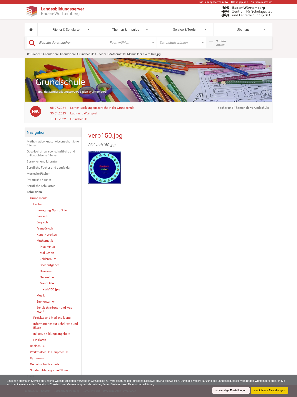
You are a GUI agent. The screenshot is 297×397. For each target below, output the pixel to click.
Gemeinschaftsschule (44, 364)
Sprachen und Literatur (42, 161)
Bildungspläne (239, 1)
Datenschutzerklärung (141, 384)
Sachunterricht (47, 301)
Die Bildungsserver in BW (213, 1)
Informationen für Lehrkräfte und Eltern (55, 325)
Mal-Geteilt (47, 253)
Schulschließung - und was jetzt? (54, 309)
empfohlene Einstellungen (269, 390)
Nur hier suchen (221, 42)
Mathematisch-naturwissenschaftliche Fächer (53, 143)
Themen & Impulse (125, 30)
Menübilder (134, 54)
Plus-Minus (47, 246)
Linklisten (39, 340)
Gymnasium (38, 358)
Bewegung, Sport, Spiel (52, 210)
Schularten (67, 54)
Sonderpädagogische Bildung (50, 370)
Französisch (45, 228)
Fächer (101, 54)
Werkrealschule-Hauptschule (49, 352)
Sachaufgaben (50, 265)
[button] (31, 29)
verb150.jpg (51, 289)
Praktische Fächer (39, 179)
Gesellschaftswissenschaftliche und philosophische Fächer (51, 153)
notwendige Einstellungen (230, 390)
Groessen (46, 271)
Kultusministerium (261, 1)
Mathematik (116, 54)
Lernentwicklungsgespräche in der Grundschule (102, 107)
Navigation (36, 132)
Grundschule (85, 54)
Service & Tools (184, 30)
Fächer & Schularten (66, 30)
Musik (41, 295)
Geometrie (47, 277)
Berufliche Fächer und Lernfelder (48, 167)
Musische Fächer (38, 173)
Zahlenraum (48, 259)
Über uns (243, 30)
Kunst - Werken (47, 234)
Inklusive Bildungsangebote (51, 333)
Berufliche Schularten (41, 186)
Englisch (42, 222)
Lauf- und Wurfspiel (83, 113)
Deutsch (42, 216)
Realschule (37, 346)
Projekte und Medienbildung (52, 317)
